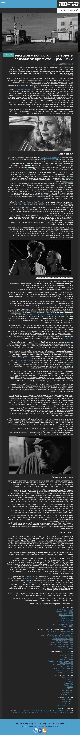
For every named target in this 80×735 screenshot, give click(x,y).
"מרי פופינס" (68, 685)
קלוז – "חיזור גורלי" (67, 633)
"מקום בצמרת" (68, 703)
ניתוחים (42, 723)
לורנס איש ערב (16, 313)
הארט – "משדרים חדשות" (64, 641)
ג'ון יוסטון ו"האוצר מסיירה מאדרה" (62, 668)
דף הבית (16, 723)
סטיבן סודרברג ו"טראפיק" (64, 670)
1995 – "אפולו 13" (67, 618)
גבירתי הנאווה (59, 314)
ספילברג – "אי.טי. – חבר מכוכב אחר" (60, 644)
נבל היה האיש (32, 202)
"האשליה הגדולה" (67, 699)
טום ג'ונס (69, 314)
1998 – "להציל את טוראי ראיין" (63, 624)
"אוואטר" (70, 687)
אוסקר (66, 710)
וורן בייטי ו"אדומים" (66, 663)
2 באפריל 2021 (67, 64)
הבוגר (24, 202)
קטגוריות (23, 723)
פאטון (68, 327)
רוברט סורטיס (16, 712)
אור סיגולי (54, 64)
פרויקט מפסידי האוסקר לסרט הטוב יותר (44, 712)
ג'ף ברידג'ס (51, 710)
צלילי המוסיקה (48, 314)
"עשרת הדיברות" (67, 690)
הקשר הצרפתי (31, 384)
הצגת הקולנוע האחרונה (39, 710)
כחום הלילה (68, 338)
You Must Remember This (24, 89)
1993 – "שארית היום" (66, 615)
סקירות (36, 723)
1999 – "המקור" (67, 626)
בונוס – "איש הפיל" (66, 648)
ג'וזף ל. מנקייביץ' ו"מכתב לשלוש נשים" (60, 661)
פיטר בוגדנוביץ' (63, 712)
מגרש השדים (29, 579)
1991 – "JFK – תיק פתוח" (64, 611)
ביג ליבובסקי (60, 564)
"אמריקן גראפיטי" (67, 677)
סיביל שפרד (17, 710)
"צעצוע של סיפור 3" (66, 692)
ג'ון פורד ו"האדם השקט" (65, 672)
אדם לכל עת (38, 314)
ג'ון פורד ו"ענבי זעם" (66, 655)
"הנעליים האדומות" (66, 701)
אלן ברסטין (59, 710)
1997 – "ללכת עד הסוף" (65, 622)
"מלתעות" (69, 689)
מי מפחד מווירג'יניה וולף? (49, 158)
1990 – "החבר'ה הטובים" (64, 609)
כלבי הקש (24, 348)
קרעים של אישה (49, 582)
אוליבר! (29, 314)
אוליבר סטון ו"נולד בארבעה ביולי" (62, 665)
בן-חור (41, 202)
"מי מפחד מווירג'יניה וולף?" (64, 705)
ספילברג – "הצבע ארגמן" (64, 646)
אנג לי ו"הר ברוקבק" (66, 659)
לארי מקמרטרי (26, 710)
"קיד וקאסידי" (68, 683)
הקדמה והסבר (68, 653)
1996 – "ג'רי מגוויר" (66, 620)
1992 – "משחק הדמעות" (64, 613)
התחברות (63, 723)
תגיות (30, 723)
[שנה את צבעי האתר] (8, 55)
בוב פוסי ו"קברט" (67, 657)
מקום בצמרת (40, 195)
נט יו (25, 726)
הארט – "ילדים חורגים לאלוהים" (62, 639)
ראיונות (49, 723)
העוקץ (18, 202)
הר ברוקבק (29, 169)
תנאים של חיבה (43, 95)
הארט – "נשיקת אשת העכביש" (63, 637)
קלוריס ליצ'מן (26, 712)
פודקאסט (56, 723)
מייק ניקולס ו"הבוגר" (66, 666)
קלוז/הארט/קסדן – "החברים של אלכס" (60, 631)
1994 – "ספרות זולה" (66, 617)
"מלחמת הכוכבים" (67, 694)
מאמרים (58, 708)
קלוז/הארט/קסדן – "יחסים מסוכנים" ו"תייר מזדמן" (57, 635)
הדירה (70, 368)
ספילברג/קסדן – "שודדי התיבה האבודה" (60, 642)
